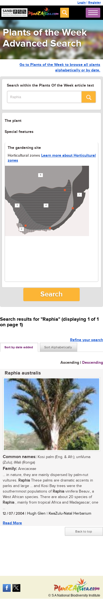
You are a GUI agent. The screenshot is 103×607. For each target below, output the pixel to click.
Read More (12, 523)
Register (94, 3)
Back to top (83, 531)
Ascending (69, 362)
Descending (92, 362)
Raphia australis (23, 373)
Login (81, 3)
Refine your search (86, 340)
